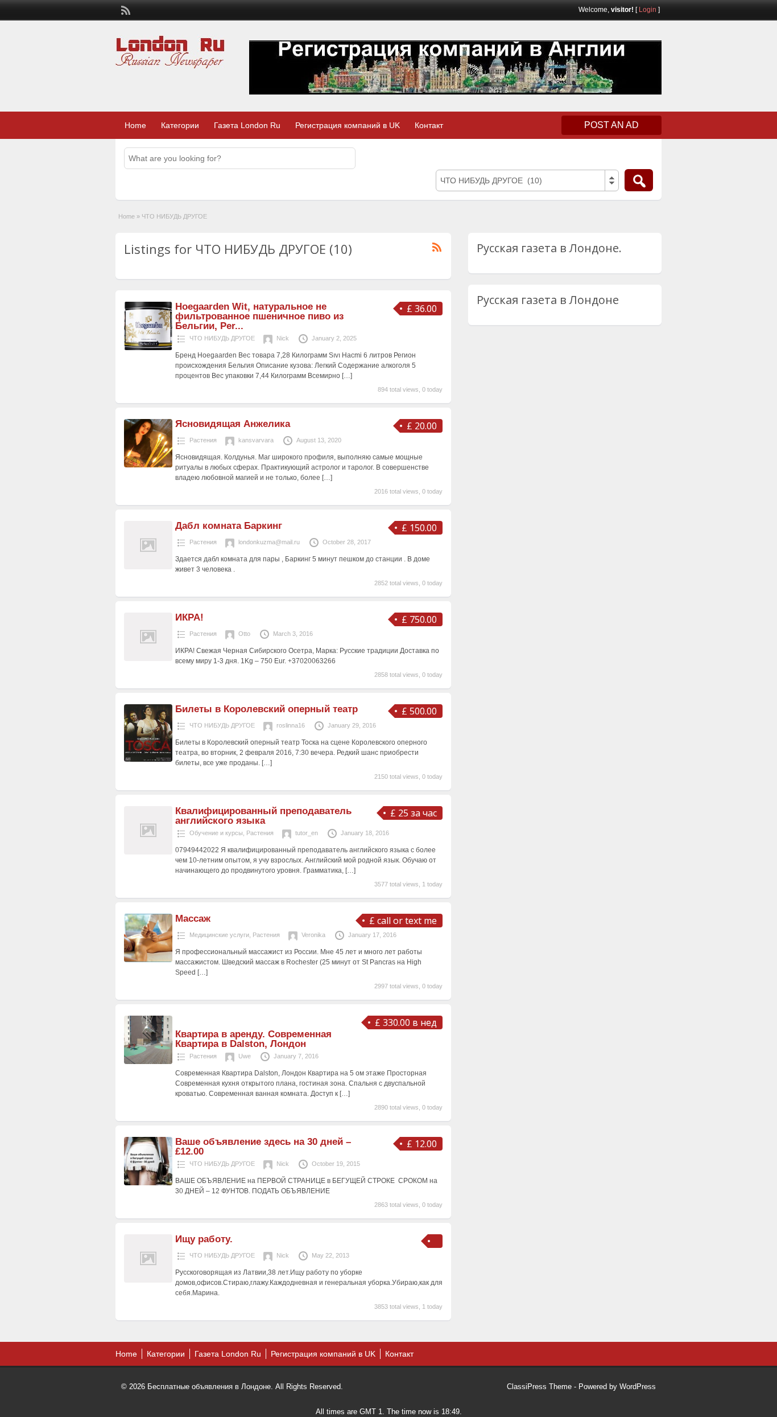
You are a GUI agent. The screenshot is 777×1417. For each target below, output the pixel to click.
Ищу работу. (204, 1239)
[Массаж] (148, 960)
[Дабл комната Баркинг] (148, 567)
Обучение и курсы (216, 832)
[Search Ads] (639, 180)
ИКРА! (189, 617)
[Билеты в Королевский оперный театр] (148, 759)
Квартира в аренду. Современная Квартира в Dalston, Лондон (253, 1039)
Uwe (244, 1056)
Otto (244, 633)
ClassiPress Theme (539, 1386)
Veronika (313, 934)
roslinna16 (290, 725)
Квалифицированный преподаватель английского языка (263, 816)
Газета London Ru (247, 125)
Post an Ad (611, 125)
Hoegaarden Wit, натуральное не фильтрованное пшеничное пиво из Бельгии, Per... (259, 316)
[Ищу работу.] (148, 1280)
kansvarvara (256, 440)
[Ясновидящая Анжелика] (148, 465)
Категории (180, 125)
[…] (347, 376)
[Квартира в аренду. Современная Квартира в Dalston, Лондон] (148, 1062)
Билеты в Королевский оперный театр (266, 709)
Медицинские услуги (219, 934)
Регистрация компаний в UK (347, 125)
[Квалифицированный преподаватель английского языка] (148, 852)
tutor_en (306, 832)
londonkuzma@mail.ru (269, 542)
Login (647, 10)
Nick (282, 338)
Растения (203, 440)
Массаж (192, 918)
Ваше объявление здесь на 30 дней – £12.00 (263, 1146)
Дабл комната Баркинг (228, 525)
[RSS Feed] (124, 9)
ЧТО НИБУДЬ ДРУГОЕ (222, 338)
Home (135, 125)
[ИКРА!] (148, 659)
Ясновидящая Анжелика (232, 423)
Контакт (429, 125)
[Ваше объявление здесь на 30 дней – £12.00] (148, 1183)
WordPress (637, 1386)
